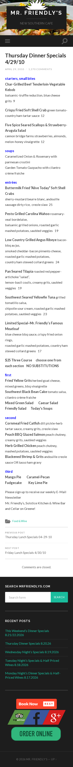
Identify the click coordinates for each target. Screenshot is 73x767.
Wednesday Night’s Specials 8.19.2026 (32, 652)
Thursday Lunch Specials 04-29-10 (28, 535)
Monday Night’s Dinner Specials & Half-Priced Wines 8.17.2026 (32, 675)
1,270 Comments (40, 69)
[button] (36, 704)
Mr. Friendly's (36, 13)
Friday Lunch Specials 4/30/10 (25, 550)
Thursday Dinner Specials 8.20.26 (28, 643)
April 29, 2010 (14, 69)
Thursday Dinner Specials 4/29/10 (35, 58)
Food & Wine (19, 521)
